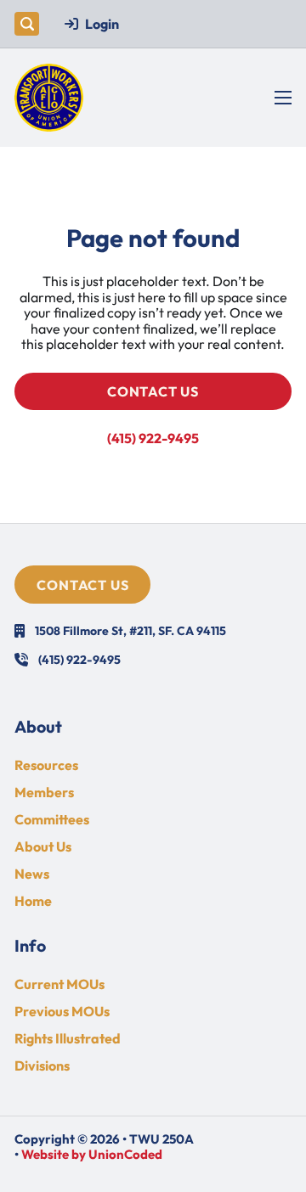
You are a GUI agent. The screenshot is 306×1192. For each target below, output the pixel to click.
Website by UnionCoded (91, 1154)
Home (33, 900)
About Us (42, 846)
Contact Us (153, 391)
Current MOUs (59, 984)
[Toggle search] (26, 24)
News (31, 873)
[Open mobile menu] (283, 97)
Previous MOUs (62, 1011)
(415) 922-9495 (153, 438)
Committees (51, 819)
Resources (46, 765)
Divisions (42, 1065)
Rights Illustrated (67, 1038)
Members (44, 792)
